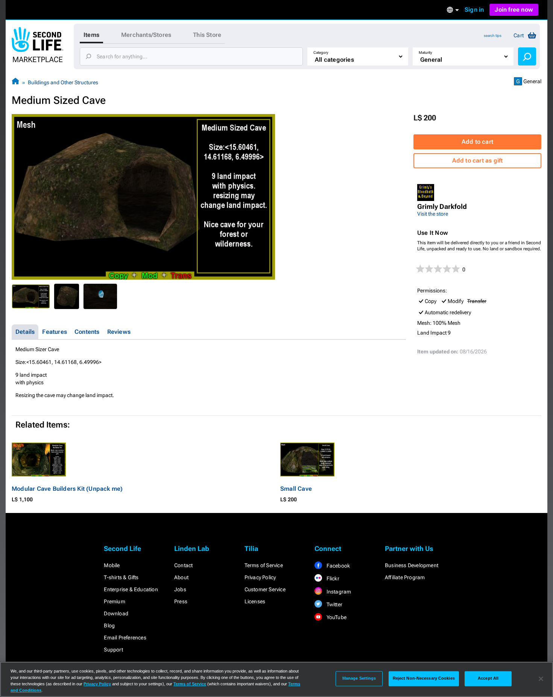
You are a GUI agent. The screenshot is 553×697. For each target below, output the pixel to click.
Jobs (180, 589)
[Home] (15, 82)
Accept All (488, 678)
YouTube (335, 617)
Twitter (333, 604)
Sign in (474, 9)
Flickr (332, 578)
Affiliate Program (405, 577)
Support (113, 650)
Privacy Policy (260, 577)
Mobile (112, 565)
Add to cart (477, 141)
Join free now (514, 9)
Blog (109, 625)
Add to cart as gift (477, 160)
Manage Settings (359, 678)
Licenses (255, 601)
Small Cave (296, 488)
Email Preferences (125, 638)
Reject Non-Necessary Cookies (424, 678)
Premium (114, 601)
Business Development (411, 565)
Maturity (425, 52)
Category (320, 52)
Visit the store (432, 214)
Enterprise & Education (131, 589)
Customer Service (265, 589)
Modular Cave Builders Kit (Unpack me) (67, 488)
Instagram (338, 592)
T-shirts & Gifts (121, 577)
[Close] (541, 678)
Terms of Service (264, 565)
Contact (183, 565)
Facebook (337, 566)
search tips (492, 35)
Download (116, 613)
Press (180, 601)
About (181, 577)
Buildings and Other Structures (63, 82)
